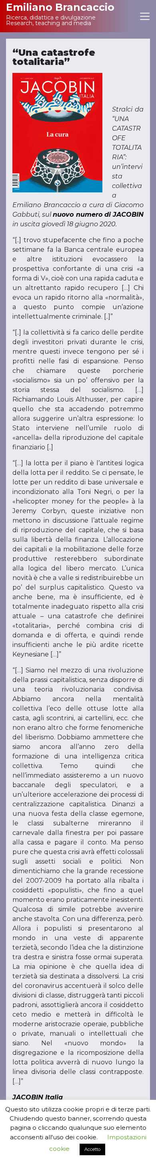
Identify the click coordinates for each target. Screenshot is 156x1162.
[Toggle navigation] (145, 16)
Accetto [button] (92, 1149)
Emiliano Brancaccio (60, 7)
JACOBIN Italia (37, 1097)
